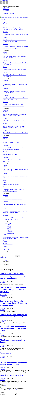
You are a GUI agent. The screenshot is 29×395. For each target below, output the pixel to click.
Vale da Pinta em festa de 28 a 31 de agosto (13, 121)
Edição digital (10, 233)
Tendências (10, 231)
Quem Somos (6, 7)
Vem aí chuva (5, 353)
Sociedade (5, 137)
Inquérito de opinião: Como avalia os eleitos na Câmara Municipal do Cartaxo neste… (14, 40)
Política (5, 37)
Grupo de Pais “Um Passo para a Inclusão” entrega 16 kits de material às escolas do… (15, 148)
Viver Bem (10, 230)
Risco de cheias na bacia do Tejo (12, 375)
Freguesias (5, 110)
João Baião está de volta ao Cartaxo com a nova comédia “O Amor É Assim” (14, 56)
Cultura (5, 52)
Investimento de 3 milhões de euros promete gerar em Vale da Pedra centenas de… (15, 211)
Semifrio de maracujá (8, 244)
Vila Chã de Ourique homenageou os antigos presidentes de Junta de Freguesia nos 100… (14, 127)
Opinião (5, 165)
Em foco (5, 25)
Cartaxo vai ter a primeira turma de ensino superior (15, 34)
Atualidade (5, 23)
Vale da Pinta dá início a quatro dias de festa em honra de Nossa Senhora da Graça (14, 114)
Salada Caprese (7, 249)
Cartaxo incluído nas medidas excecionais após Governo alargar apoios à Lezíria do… (13, 276)
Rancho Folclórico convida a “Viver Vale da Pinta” (15, 133)
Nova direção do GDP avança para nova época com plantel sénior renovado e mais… (15, 98)
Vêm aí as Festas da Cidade (10, 154)
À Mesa (9, 227)
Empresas (5, 195)
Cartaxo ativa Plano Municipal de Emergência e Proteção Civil (13, 316)
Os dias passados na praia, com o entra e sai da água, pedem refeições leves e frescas (16, 237)
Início (4, 22)
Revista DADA (7, 223)
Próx (5, 385)
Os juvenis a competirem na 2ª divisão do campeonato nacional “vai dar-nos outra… (13, 105)
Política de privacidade (8, 13)
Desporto (5, 80)
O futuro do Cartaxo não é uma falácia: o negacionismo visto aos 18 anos (13, 183)
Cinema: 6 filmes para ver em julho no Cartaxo (14, 69)
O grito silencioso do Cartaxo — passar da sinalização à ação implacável (13, 190)
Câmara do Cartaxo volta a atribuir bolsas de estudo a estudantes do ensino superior (15, 47)
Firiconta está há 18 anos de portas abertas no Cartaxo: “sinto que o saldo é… (14, 218)
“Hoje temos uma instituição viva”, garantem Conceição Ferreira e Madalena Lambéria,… (14, 28)
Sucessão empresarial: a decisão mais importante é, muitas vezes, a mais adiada (15, 205)
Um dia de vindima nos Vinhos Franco (12, 199)
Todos (8, 224)
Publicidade (6, 9)
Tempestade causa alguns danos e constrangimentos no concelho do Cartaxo (13, 328)
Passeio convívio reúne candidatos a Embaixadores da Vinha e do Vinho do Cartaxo (15, 141)
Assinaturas (6, 10)
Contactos (5, 11)
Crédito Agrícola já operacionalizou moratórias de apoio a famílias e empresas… (14, 289)
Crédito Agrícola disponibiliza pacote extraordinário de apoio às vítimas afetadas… (13, 303)
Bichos (9, 226)
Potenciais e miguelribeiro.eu (16, 389)
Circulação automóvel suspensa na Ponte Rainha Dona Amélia (13, 363)
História (9, 229)
